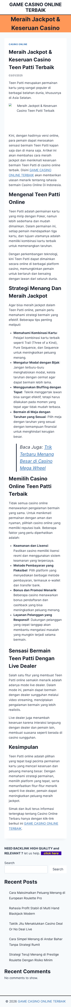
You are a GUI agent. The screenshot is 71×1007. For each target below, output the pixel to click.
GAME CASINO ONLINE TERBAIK (42, 1001)
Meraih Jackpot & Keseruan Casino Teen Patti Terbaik (31, 59)
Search (9, 863)
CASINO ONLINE (18, 44)
